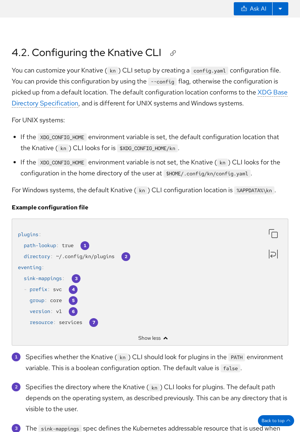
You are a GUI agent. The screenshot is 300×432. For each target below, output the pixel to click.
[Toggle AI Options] (280, 8)
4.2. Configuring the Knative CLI (86, 52)
